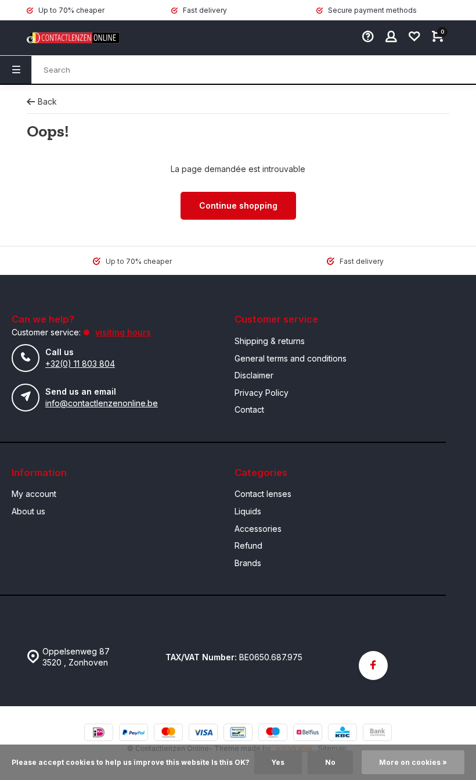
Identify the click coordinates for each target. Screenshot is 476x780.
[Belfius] (307, 734)
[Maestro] (272, 734)
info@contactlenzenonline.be (101, 403)
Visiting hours (123, 332)
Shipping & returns (270, 341)
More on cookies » (413, 762)
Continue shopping (238, 205)
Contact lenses (263, 494)
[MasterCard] (168, 734)
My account (34, 494)
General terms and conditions (291, 358)
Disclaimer (254, 375)
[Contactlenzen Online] (61, 37)
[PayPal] (133, 734)
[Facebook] (373, 665)
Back (47, 101)
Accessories (258, 529)
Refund (248, 545)
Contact (249, 409)
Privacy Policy (262, 393)
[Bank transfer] (377, 734)
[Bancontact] (238, 734)
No (330, 762)
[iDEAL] (98, 734)
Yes (278, 762)
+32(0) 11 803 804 (80, 363)
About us (28, 511)
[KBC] (342, 734)
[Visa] (203, 734)
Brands (248, 563)
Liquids (248, 511)
